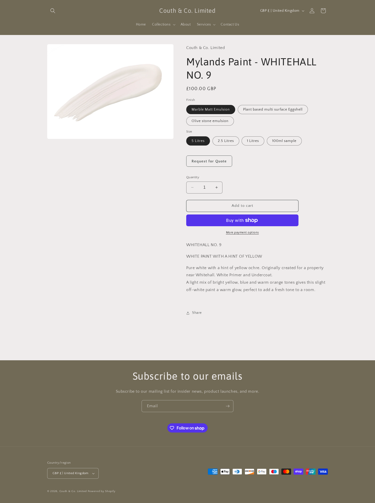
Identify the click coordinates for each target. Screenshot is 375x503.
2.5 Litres (226, 141)
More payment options (242, 232)
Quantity (192, 177)
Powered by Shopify (102, 491)
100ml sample (284, 141)
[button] (52, 10)
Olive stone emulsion (210, 121)
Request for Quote (209, 161)
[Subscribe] (227, 406)
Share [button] (197, 313)
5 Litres (198, 141)
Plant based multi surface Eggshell (273, 109)
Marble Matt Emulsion (211, 109)
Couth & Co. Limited (73, 491)
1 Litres (253, 141)
